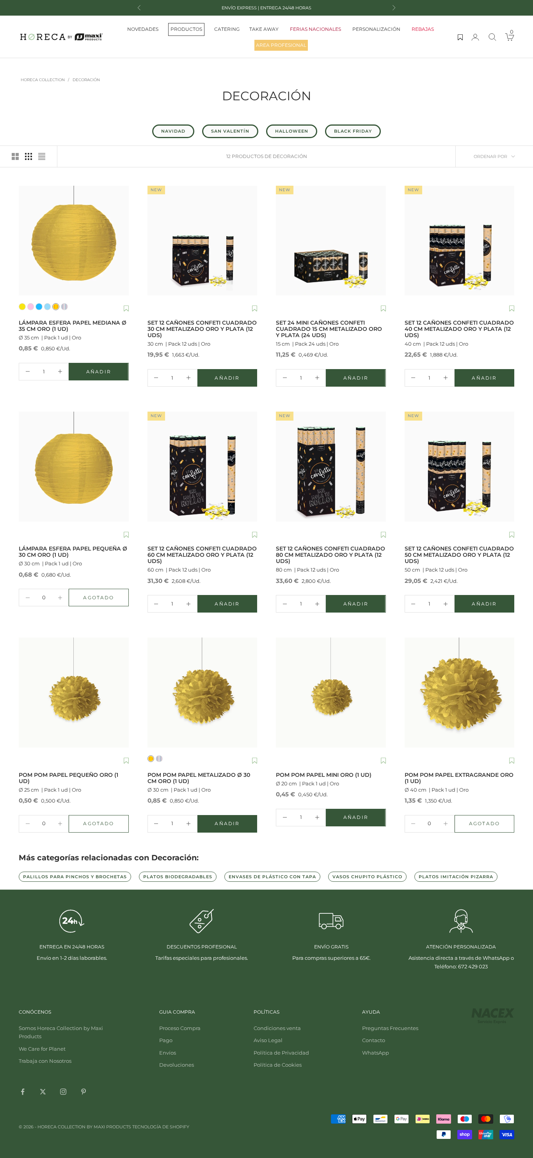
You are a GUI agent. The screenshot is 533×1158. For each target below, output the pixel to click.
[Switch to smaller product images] (28, 156)
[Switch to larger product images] (15, 156)
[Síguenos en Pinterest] (83, 1092)
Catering (227, 29)
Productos (186, 29)
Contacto (373, 1040)
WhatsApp (375, 1053)
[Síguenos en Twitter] (43, 1092)
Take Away (264, 29)
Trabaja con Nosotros (45, 1061)
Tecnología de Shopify (160, 1127)
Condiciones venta (277, 1028)
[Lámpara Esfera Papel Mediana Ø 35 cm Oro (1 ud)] (74, 241)
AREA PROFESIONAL (281, 45)
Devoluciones (176, 1065)
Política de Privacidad (281, 1053)
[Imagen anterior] (26, 240)
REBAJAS (423, 29)
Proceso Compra (180, 1028)
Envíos (167, 1053)
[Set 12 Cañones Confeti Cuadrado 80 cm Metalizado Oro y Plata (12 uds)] (331, 467)
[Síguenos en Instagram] (63, 1092)
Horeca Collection (43, 79)
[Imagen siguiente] (120, 240)
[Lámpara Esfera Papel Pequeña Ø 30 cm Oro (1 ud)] (74, 467)
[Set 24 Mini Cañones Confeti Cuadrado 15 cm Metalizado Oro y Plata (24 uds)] (331, 241)
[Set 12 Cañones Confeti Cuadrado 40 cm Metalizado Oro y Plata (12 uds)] (460, 241)
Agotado (105, 599)
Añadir (107, 373)
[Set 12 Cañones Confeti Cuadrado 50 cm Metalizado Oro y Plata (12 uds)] (460, 467)
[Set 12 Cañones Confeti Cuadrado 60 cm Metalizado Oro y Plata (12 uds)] (202, 467)
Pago (165, 1040)
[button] (126, 309)
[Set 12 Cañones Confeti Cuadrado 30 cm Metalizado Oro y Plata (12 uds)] (202, 241)
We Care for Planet (42, 1049)
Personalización (376, 29)
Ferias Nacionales (315, 29)
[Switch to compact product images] (41, 156)
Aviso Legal (268, 1040)
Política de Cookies (278, 1065)
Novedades (142, 29)
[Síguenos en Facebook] (23, 1092)
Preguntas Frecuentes (390, 1028)
